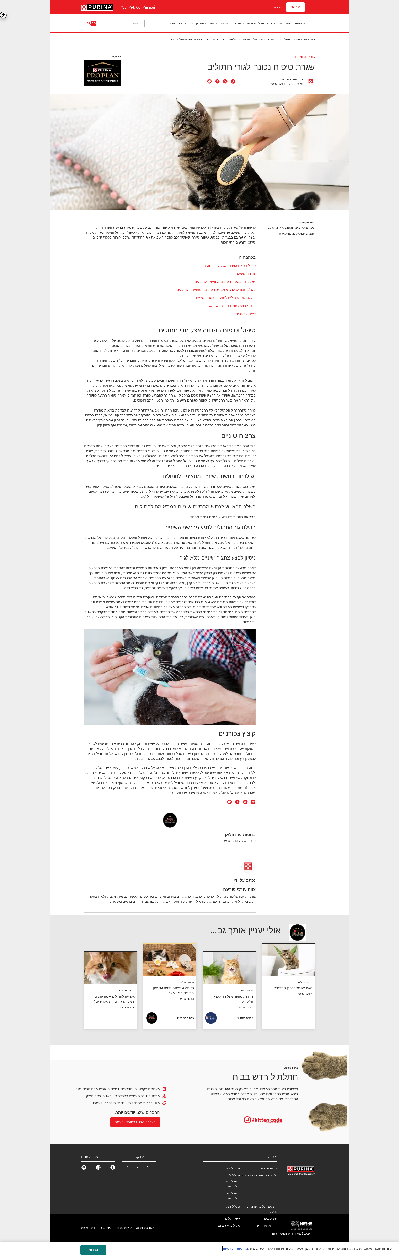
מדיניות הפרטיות (235, 1249)
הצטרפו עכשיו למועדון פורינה (199, 678)
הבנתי (93, 1250)
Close (298, 573)
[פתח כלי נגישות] (3, 15)
